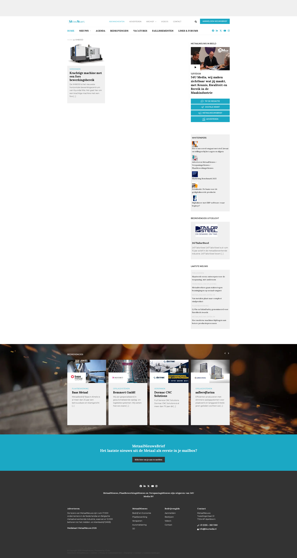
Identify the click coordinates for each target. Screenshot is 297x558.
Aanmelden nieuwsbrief (215, 21)
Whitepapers (199, 138)
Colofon (94, 553)
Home (70, 30)
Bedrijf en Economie (141, 513)
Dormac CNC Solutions (122, 394)
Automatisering (203, 389)
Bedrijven (169, 517)
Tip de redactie (212, 101)
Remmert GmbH (83, 392)
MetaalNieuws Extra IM (203, 295)
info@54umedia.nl (208, 529)
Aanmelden (170, 513)
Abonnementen (116, 22)
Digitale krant (212, 107)
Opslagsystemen (80, 389)
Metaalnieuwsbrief (212, 113)
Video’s (164, 22)
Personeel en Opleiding (204, 284)
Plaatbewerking (200, 306)
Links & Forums (188, 30)
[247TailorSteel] (206, 240)
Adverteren (135, 22)
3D (133, 529)
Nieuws (84, 30)
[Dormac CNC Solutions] (118, 377)
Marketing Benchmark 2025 (204, 178)
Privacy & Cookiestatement (110, 553)
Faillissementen (162, 30)
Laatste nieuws (199, 266)
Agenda (100, 30)
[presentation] (224, 353)
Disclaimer (128, 553)
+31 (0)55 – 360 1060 (209, 525)
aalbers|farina (163, 392)
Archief (150, 22)
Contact (177, 22)
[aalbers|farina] (159, 377)
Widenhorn (203, 392)
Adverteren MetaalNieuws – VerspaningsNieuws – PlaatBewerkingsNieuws (204, 165)
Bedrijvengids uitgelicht (205, 218)
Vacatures (140, 30)
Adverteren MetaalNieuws (78, 553)
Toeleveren (198, 273)
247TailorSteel (200, 242)
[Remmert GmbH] (76, 377)
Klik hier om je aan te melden (148, 459)
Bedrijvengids (119, 30)
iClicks (107, 551)
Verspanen (75, 69)
